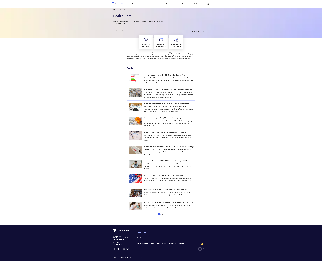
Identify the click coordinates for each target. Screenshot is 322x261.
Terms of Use (172, 243)
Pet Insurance (195, 235)
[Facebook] (114, 249)
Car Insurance (141, 235)
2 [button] (162, 214)
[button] (166, 214)
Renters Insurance (163, 235)
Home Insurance (151, 235)
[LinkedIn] (124, 249)
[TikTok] (121, 249)
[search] (207, 3)
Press (152, 243)
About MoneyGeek (142, 243)
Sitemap (181, 243)
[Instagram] (117, 249)
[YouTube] (127, 249)
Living (119, 9)
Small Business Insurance (144, 238)
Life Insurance (174, 235)
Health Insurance (185, 235)
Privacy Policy (161, 243)
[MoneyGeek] (118, 4)
